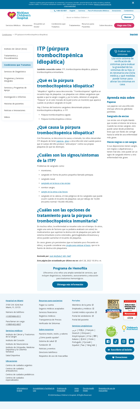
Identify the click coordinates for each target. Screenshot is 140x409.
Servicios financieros (48, 312)
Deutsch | (76, 333)
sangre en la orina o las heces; (54, 191)
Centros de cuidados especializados (15, 379)
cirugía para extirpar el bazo (78, 245)
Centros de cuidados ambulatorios (15, 369)
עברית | (90, 336)
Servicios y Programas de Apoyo (15, 88)
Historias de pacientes (14, 103)
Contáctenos (128, 11)
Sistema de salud (47, 341)
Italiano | (76, 339)
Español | (76, 345)
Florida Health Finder (88, 389)
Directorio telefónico (48, 352)
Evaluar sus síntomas (123, 53)
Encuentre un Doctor (39, 25)
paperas (60, 141)
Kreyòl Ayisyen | (79, 336)
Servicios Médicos (13, 25)
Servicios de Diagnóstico (15, 71)
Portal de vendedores (82, 316)
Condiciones (7, 34)
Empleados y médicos (82, 309)
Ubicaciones (27, 25)
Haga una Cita (124, 25)
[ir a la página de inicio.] (19, 15)
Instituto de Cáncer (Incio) (15, 49)
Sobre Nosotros (106, 25)
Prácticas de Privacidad (61, 389)
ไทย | (83, 345)
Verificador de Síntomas (49, 323)
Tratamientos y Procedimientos (11, 56)
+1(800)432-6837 (13, 324)
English (72, 11)
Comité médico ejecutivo (83, 312)
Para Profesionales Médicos (98, 11)
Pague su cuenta (46, 305)
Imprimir (134, 34)
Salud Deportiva (13, 355)
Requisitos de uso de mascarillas (53, 356)
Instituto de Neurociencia (17, 344)
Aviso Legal (77, 389)
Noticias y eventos (47, 348)
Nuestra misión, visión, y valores (53, 334)
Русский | (87, 342)
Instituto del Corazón (15, 340)
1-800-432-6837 (61, 11)
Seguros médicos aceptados (51, 309)
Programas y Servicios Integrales (14, 79)
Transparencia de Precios (50, 320)
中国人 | (82, 330)
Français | (90, 330)
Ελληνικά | (86, 333)
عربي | (75, 330)
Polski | (91, 339)
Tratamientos (74, 25)
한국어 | (84, 339)
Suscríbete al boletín (121, 349)
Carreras (81, 11)
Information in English (22, 389)
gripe (67, 141)
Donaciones (116, 11)
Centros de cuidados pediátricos (20, 374)
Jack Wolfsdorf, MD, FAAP (60, 256)
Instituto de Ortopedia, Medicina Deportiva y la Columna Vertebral (20, 349)
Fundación (44, 345)
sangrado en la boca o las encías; (56, 183)
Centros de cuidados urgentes (19, 365)
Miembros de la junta (81, 305)
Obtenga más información (70, 284)
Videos (7, 117)
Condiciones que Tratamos (58, 25)
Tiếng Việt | (91, 345)
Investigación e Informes (15, 97)
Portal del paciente (80, 320)
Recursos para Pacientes (88, 25)
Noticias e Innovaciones (14, 110)
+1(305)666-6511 (13, 316)
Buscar (127, 17)
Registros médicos (47, 316)
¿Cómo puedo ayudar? (49, 337)
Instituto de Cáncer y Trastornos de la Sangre (20, 335)
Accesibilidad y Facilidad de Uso (43, 389)
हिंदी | (96, 336)
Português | (77, 342)
